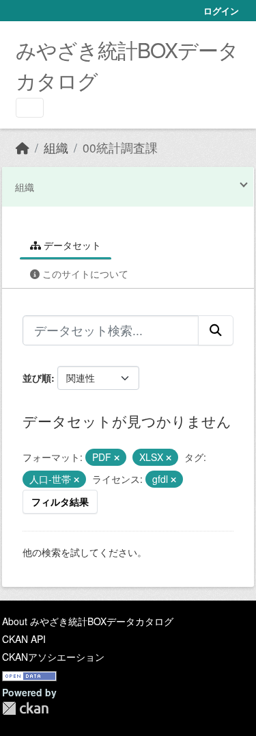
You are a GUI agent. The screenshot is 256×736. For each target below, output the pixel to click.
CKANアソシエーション (53, 656)
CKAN (25, 708)
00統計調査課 (120, 147)
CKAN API (24, 639)
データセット (71, 245)
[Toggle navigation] (30, 108)
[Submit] (215, 330)
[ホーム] (22, 147)
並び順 (37, 377)
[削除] (116, 457)
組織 (56, 147)
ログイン (221, 10)
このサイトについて (84, 273)
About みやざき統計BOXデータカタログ (87, 621)
